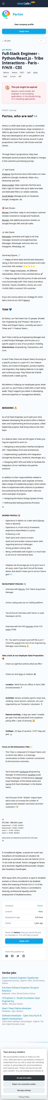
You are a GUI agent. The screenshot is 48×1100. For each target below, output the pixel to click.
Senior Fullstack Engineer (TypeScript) (20, 977)
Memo (26, 300)
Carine (8, 784)
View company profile (24, 24)
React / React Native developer (16, 1008)
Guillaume (23, 771)
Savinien (29, 626)
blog (21, 674)
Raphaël (38, 778)
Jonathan (32, 775)
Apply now (24, 31)
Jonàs (8, 629)
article (17, 643)
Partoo (18, 14)
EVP (16, 664)
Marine (21, 589)
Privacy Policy (24, 1097)
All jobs (6, 40)
